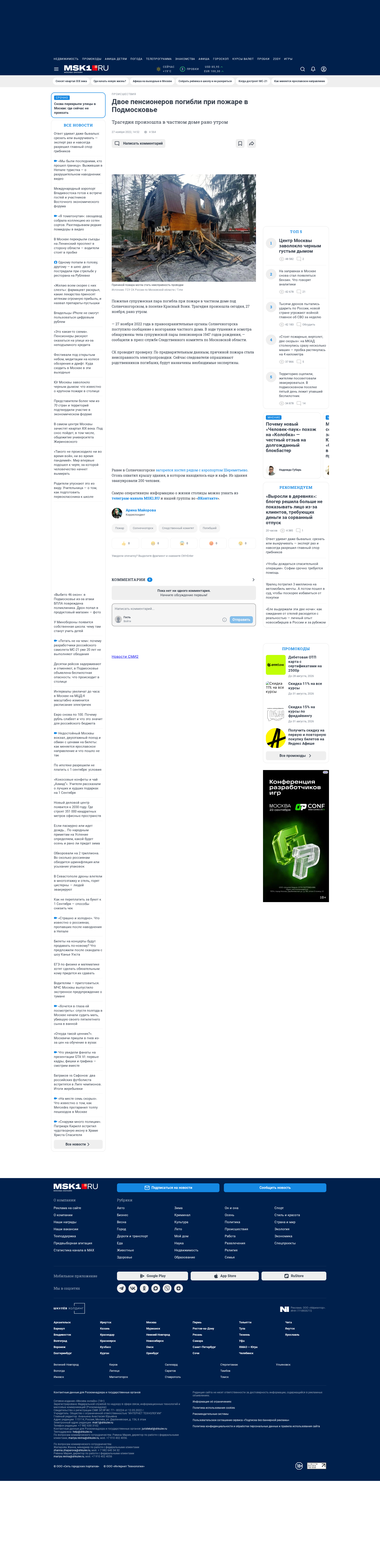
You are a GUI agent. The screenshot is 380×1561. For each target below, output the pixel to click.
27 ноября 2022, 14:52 (125, 132)
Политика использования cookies (214, 1407)
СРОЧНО (62, 97)
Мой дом (181, 1236)
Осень (229, 1215)
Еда (120, 1243)
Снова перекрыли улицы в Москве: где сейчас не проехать (75, 108)
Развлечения (235, 1243)
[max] (155, 1288)
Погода (136, 59)
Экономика (283, 1236)
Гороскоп (221, 59)
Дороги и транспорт (132, 1236)
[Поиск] (302, 69)
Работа (230, 1236)
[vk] (132, 1288)
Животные (125, 1250)
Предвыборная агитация (73, 1243)
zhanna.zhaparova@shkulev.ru (72, 1450)
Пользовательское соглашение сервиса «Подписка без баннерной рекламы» (241, 1420)
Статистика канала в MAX (74, 1250)
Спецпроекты (285, 1243)
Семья (230, 1257)
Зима (178, 1208)
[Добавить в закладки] (240, 143)
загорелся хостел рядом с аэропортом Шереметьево (201, 470)
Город (121, 1229)
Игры (288, 59)
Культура (181, 1222)
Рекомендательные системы (210, 1414)
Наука (179, 1243)
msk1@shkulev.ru (102, 1422)
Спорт (279, 1208)
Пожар (119, 528)
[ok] (144, 1288)
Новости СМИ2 (125, 656)
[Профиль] (323, 69)
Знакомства (185, 59)
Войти (127, 621)
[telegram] (121, 1288)
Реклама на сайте (67, 1208)
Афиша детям (116, 59)
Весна (121, 1222)
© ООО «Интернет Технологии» (124, 1466)
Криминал (182, 1215)
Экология (281, 1229)
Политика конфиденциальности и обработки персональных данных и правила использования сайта (256, 1426)
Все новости (78, 125)
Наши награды (65, 1222)
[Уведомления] (313, 69)
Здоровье (124, 1257)
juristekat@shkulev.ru (154, 1428)
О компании (63, 1215)
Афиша (204, 59)
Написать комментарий (143, 143)
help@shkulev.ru (82, 1431)
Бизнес (122, 1215)
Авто (121, 1208)
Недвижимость (66, 59)
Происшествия (236, 1229)
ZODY (277, 59)
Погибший (210, 528)
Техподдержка (65, 1236)
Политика (232, 1222)
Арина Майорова (141, 510)
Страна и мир (284, 1222)
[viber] (167, 1288)
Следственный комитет (178, 528)
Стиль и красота (287, 1215)
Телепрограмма (159, 59)
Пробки (263, 59)
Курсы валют (243, 59)
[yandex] (178, 1288)
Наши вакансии (66, 1229)
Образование (184, 1257)
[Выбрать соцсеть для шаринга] (251, 143)
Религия (231, 1250)
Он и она (231, 1208)
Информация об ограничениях (212, 1401)
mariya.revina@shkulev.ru (83, 1438)
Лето (178, 1229)
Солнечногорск (143, 528)
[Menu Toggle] (56, 69)
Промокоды (91, 59)
